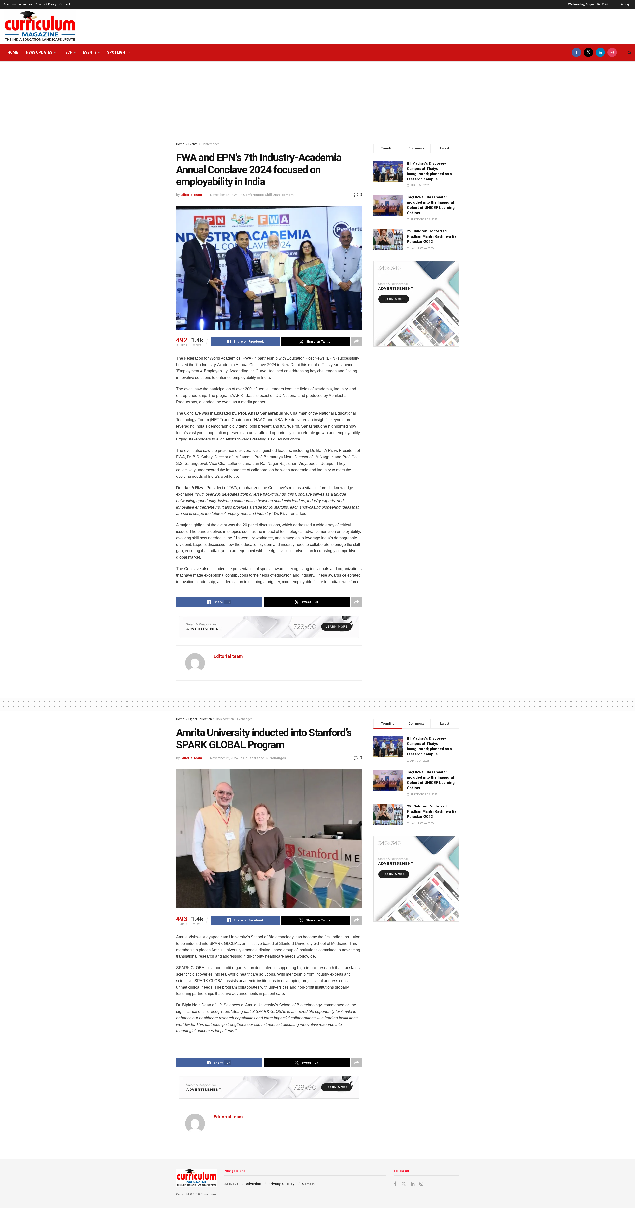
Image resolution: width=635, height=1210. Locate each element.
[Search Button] (629, 52)
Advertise (25, 4)
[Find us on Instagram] (612, 52)
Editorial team (191, 195)
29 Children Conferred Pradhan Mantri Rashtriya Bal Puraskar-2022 (432, 236)
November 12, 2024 (224, 195)
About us (10, 4)
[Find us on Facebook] (576, 52)
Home (13, 52)
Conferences (211, 144)
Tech (67, 52)
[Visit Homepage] (40, 26)
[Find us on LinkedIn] (600, 52)
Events (89, 52)
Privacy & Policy (45, 4)
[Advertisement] (317, 99)
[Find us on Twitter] (588, 52)
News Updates (39, 52)
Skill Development (279, 195)
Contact (64, 4)
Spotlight (117, 52)
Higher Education (200, 719)
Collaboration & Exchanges (234, 719)
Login (627, 4)
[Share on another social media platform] (356, 341)
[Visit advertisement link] (269, 627)
